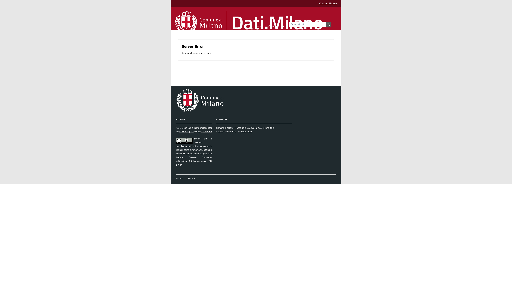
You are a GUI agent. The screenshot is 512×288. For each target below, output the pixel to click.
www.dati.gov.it (186, 132)
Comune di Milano (328, 3)
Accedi (179, 178)
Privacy (191, 178)
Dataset (260, 26)
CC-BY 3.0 (206, 132)
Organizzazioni (276, 26)
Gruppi (292, 26)
